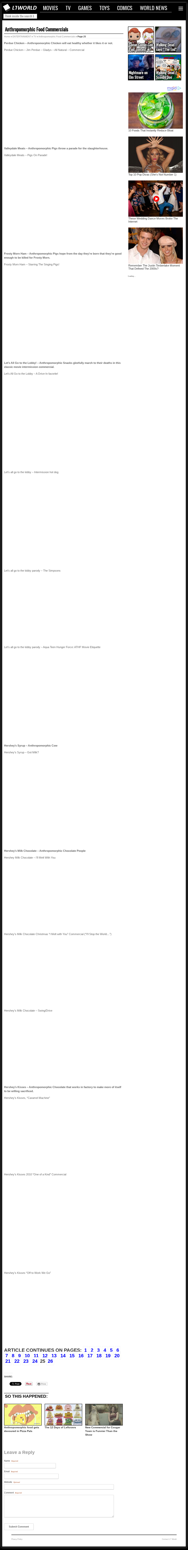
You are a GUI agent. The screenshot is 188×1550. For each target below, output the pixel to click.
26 (50, 1361)
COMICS (124, 7)
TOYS (104, 7)
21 (7, 1361)
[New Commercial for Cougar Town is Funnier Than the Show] (103, 1415)
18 (99, 1355)
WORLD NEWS (153, 7)
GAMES (85, 7)
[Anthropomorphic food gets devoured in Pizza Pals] (22, 1415)
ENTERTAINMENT (21, 36)
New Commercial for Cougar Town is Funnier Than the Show (102, 1431)
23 (25, 1361)
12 (45, 1355)
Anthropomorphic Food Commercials (36, 29)
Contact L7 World (169, 1539)
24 (34, 1361)
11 (36, 1355)
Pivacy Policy (16, 1539)
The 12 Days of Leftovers (60, 1427)
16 (81, 1355)
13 (54, 1355)
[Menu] (181, 8)
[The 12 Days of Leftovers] (63, 1415)
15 (72, 1355)
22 (16, 1361)
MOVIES (50, 7)
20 (117, 1355)
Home (7, 36)
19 (108, 1355)
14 (63, 1355)
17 (90, 1355)
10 (27, 1355)
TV (68, 7)
